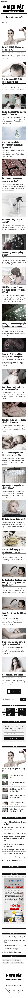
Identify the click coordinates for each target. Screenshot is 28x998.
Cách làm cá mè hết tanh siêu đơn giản (14, 853)
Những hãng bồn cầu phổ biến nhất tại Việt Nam (14, 941)
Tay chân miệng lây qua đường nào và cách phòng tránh (14, 421)
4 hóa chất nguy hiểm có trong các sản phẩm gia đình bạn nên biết (13, 145)
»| (19, 691)
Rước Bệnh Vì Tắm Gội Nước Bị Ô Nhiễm (14, 614)
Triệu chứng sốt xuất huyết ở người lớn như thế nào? (13, 643)
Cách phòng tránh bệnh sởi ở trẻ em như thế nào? (13, 388)
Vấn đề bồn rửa (6, 962)
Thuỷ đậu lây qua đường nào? (13, 518)
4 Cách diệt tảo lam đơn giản (16, 777)
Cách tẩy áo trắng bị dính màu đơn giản (14, 850)
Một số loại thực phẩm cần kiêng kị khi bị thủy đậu (12, 454)
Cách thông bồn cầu (7, 960)
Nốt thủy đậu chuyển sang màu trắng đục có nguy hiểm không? (13, 290)
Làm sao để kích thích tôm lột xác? (17, 783)
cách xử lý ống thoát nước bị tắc (17, 962)
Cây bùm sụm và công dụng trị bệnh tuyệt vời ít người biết (14, 828)
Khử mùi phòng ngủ (17, 960)
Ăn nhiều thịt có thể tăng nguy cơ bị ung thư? (12, 180)
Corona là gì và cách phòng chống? (12, 253)
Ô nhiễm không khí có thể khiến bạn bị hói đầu (12, 80)
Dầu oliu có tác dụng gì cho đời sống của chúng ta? (12, 550)
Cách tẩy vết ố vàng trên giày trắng (13, 860)
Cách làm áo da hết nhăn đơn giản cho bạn (14, 857)
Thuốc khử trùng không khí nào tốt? (12, 220)
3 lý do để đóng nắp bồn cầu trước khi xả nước (15, 945)
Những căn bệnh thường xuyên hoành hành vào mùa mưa (14, 324)
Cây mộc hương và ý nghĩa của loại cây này (15, 833)
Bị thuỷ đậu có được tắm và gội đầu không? (13, 486)
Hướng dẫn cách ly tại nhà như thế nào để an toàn (14, 113)
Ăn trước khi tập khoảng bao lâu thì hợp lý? (13, 48)
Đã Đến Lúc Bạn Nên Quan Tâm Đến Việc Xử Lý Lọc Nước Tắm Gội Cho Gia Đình (14, 582)
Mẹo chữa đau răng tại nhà (12, 674)
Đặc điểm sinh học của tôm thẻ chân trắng (17, 790)
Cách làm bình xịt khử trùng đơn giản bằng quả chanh (15, 823)
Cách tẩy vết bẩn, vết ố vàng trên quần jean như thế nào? (14, 845)
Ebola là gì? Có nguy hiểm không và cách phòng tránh (12, 355)
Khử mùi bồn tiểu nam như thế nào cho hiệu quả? (17, 796)
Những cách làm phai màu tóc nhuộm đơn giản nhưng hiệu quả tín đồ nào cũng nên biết (14, 839)
